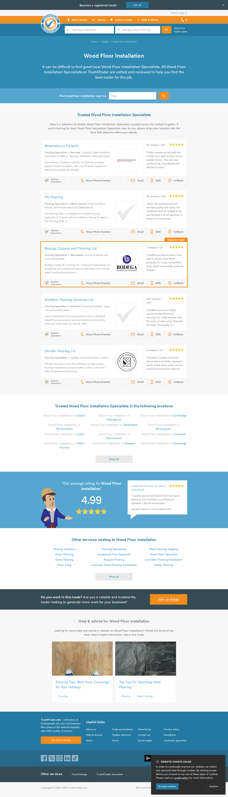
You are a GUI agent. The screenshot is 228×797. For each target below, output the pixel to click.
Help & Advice (94, 735)
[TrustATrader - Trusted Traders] (50, 18)
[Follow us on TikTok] (75, 758)
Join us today (168, 599)
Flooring (63, 696)
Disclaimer (170, 735)
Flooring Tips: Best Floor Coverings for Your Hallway (82, 684)
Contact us (144, 735)
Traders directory (121, 735)
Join (137, 5)
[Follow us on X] (52, 758)
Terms (115, 740)
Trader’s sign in (179, 12)
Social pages (145, 740)
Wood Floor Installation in (64, 415)
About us (91, 729)
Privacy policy (171, 729)
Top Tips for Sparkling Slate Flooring (140, 684)
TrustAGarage (79, 774)
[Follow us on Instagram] (59, 758)
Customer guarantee (175, 740)
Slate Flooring (145, 696)
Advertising (144, 729)
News (89, 740)
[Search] (166, 29)
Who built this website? (149, 787)
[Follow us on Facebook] (44, 758)
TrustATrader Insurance (109, 774)
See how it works (61, 740)
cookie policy (181, 777)
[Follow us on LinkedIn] (67, 758)
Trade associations (122, 729)
